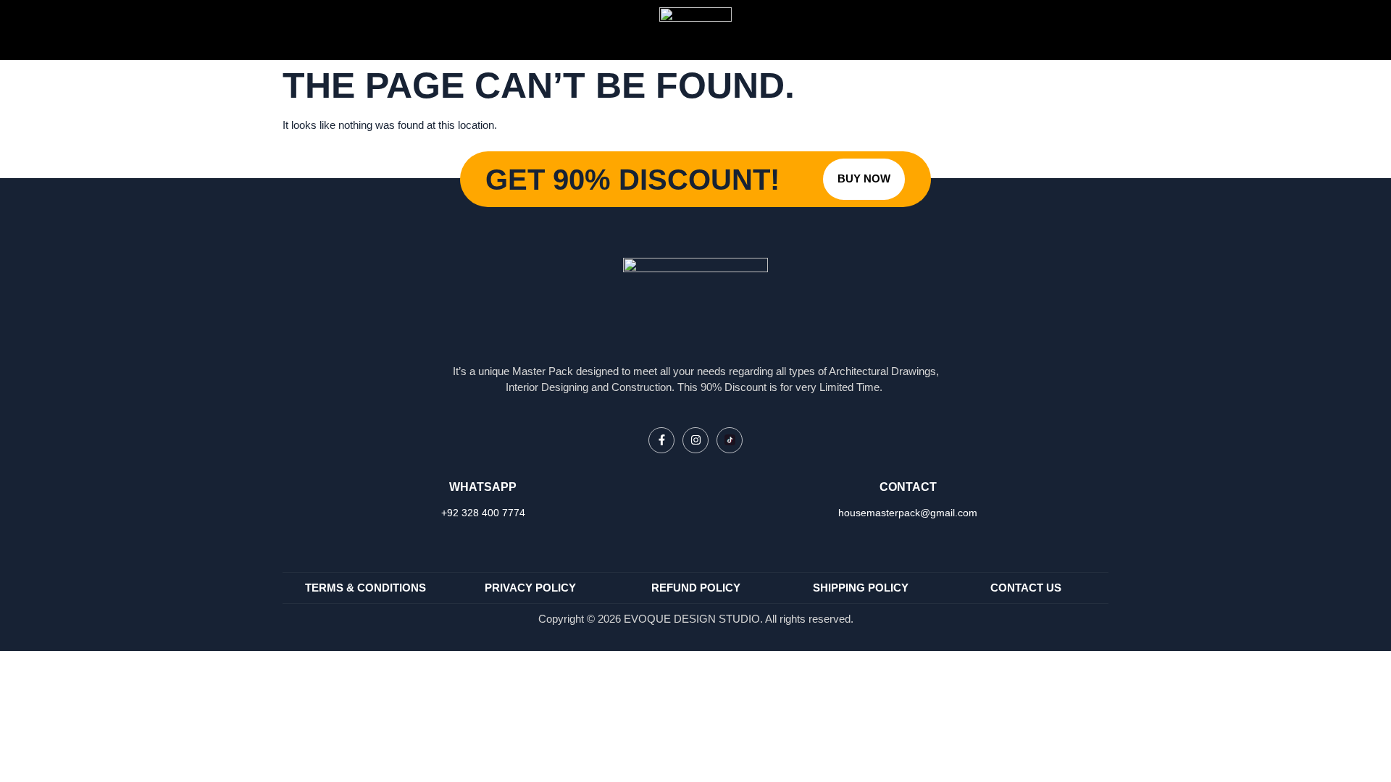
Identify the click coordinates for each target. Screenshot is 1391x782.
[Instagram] (695, 440)
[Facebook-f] (661, 440)
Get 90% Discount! (632, 180)
